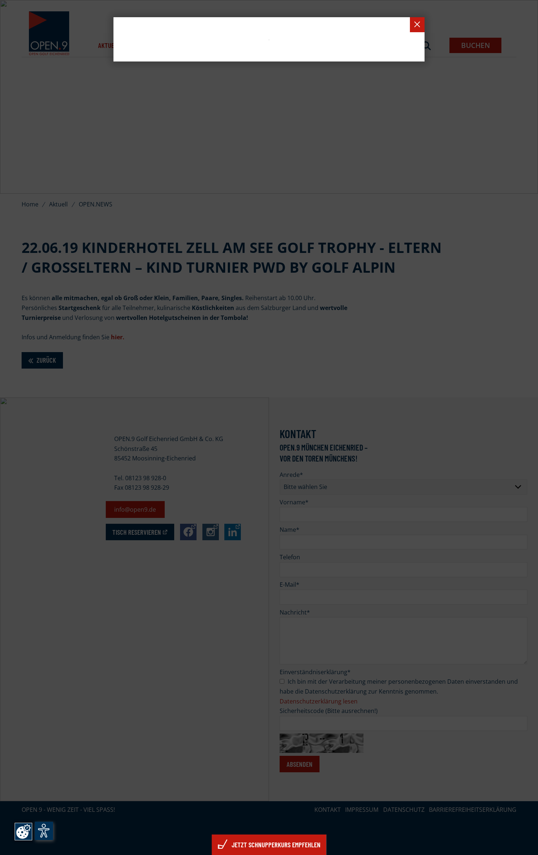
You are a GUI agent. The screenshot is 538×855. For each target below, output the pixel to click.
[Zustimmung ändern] (23, 831)
